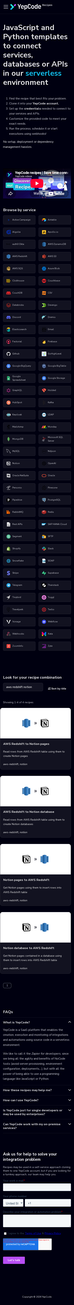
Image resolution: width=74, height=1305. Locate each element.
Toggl (51, 597)
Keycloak (17, 414)
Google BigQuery (21, 365)
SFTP (50, 536)
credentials (32, 109)
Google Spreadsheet (19, 378)
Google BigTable (57, 365)
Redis (51, 512)
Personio (17, 487)
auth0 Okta (18, 244)
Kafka (51, 402)
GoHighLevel (54, 353)
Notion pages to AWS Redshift (26, 880)
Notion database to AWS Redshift (28, 948)
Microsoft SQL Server (55, 439)
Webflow (53, 621)
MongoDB (17, 438)
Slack (51, 548)
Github (16, 353)
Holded (52, 390)
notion (23, 764)
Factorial (17, 341)
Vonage (16, 621)
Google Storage (56, 378)
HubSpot (17, 402)
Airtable (52, 219)
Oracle (51, 475)
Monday (52, 426)
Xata (50, 633)
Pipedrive (17, 499)
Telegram (17, 585)
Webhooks (18, 633)
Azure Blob (54, 268)
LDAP (51, 414)
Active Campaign (21, 219)
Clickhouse (18, 280)
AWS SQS (17, 268)
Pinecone (52, 487)
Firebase (52, 341)
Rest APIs (17, 524)
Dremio (52, 317)
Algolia (16, 231)
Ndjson (52, 451)
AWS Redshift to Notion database (28, 812)
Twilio (51, 609)
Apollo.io (53, 231)
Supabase (53, 572)
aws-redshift (10, 764)
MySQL (16, 451)
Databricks (18, 305)
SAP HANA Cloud (57, 524)
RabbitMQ (17, 512)
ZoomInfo (17, 645)
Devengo (52, 305)
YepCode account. (46, 103)
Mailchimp (18, 426)
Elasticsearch (19, 329)
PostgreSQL (54, 499)
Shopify (16, 548)
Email (51, 329)
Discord (16, 317)
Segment (17, 536)
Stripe (15, 572)
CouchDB (17, 292)
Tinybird (16, 597)
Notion (16, 463)
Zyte (50, 645)
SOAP (51, 560)
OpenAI (52, 463)
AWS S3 (52, 256)
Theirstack (53, 585)
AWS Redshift (19, 256)
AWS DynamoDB (57, 244)
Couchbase (54, 280)
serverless (43, 73)
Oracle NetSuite (20, 475)
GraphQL (17, 390)
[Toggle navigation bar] (6, 7)
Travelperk (17, 609)
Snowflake (18, 560)
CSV (50, 292)
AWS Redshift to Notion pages (26, 744)
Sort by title (58, 688)
